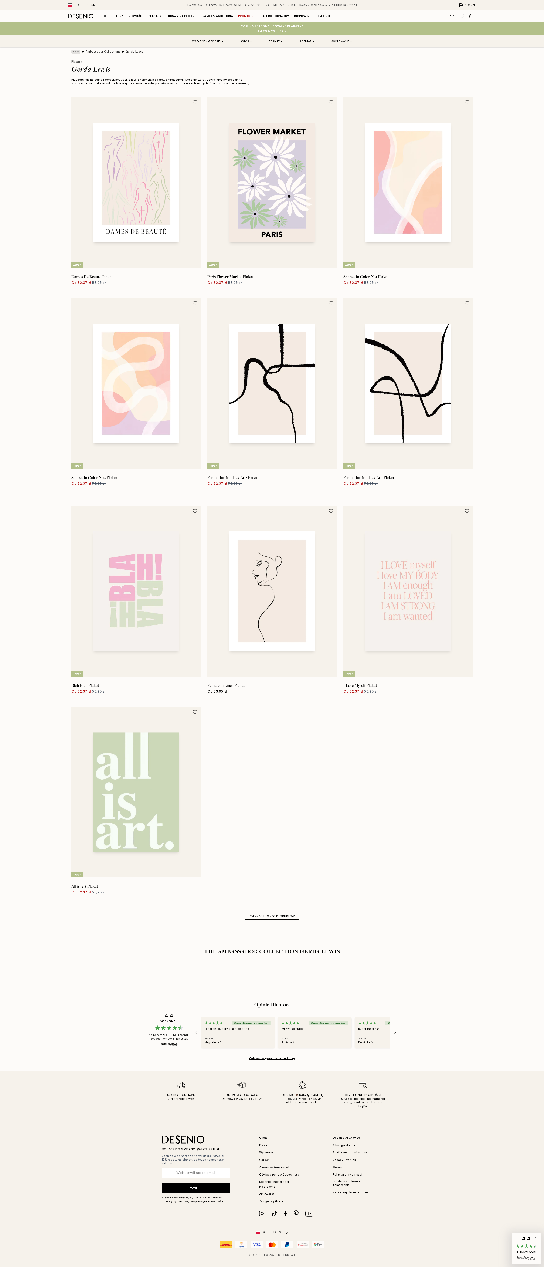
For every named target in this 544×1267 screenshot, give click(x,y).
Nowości (135, 16)
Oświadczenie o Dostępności (280, 1174)
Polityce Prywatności (210, 1201)
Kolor (245, 41)
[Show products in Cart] (471, 16)
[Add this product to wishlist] (195, 102)
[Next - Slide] (395, 1032)
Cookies (339, 1167)
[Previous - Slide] (196, 1032)
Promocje (246, 16)
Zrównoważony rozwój (275, 1167)
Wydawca (266, 1152)
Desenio (284, 1255)
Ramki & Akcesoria (218, 16)
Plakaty (155, 16)
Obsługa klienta (344, 1145)
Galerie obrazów (274, 16)
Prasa (263, 1145)
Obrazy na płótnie (182, 16)
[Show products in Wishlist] (462, 16)
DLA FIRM (323, 16)
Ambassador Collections (103, 51)
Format (274, 41)
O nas (263, 1138)
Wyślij (195, 1188)
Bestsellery (113, 16)
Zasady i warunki (345, 1160)
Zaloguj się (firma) (272, 1201)
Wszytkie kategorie (206, 41)
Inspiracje (303, 16)
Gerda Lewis (134, 51)
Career (264, 1160)
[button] (526, 1248)
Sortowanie (340, 41)
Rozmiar (306, 41)
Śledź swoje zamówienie (350, 1152)
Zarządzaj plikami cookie (350, 1192)
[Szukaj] (452, 16)
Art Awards (267, 1194)
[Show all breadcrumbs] (75, 52)
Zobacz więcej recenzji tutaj (272, 1058)
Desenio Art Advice (346, 1138)
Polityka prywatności (347, 1174)
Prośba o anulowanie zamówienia (348, 1183)
